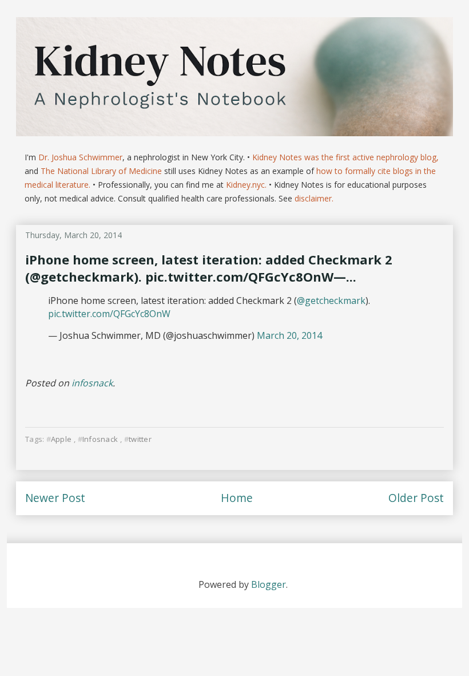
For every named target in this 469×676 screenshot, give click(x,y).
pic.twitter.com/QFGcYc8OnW (109, 313)
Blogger (268, 584)
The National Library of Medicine (101, 170)
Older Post (416, 497)
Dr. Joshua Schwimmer (80, 157)
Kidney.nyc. (246, 184)
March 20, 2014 (289, 335)
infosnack (92, 383)
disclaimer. (314, 198)
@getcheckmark (331, 300)
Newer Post (55, 497)
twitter (140, 439)
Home (237, 497)
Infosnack (100, 439)
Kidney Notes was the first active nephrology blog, (345, 157)
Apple (61, 439)
